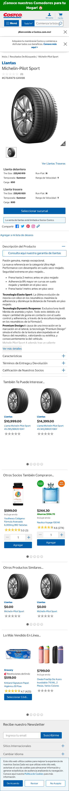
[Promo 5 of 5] (41, 464)
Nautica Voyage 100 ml (48, 522)
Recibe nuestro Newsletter (24, 724)
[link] (17, 226)
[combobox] (28, 23)
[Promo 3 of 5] (34, 464)
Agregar (18, 545)
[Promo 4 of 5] (38, 464)
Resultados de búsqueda (23, 56)
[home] (12, 15)
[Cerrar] (65, 32)
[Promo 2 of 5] (31, 464)
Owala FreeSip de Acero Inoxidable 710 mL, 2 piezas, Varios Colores (49, 682)
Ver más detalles (12, 348)
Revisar (34, 783)
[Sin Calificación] (11, 74)
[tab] (34, 745)
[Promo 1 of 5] (27, 464)
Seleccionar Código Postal (19, 697)
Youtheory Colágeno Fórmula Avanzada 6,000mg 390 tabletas (15, 521)
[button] (61, 23)
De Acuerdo (13, 783)
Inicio (4, 56)
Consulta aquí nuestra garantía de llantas (34, 253)
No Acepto (55, 783)
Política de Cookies (34, 773)
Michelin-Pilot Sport (48, 56)
